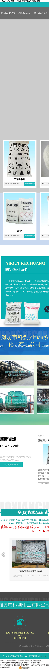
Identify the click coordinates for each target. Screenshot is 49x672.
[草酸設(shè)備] (17, 373)
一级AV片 (33, 665)
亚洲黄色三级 (5, 665)
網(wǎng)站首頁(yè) (8, 15)
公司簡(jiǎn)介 (24, 13)
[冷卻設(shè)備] (17, 401)
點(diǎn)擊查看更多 (11, 464)
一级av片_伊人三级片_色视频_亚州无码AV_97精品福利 (20, 1)
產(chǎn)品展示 (41, 13)
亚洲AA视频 (24, 665)
